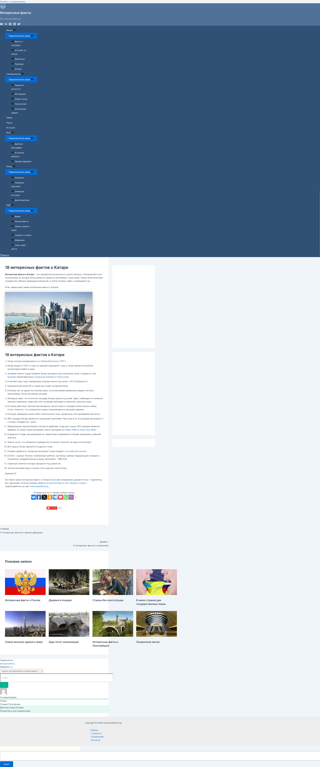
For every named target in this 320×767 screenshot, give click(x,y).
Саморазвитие (13, 74)
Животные (19, 59)
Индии (68, 429)
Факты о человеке (17, 43)
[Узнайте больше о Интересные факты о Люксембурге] (112, 636)
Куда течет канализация (64, 641)
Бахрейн (12, 377)
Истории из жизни (18, 52)
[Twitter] (19, 24)
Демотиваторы (21, 200)
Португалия (63, 377)
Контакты (95, 740)
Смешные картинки (17, 184)
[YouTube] (1, 24)
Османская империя (44, 377)
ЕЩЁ (8, 205)
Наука (9, 122)
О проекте (96, 733)
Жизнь (9, 30)
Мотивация (20, 94)
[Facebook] (14, 24)
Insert (6, 764)
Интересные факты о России (22, 600)
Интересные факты (15, 13)
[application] (14, 30)
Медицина (19, 240)
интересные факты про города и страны (66, 483)
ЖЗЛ (8, 132)
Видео (17, 216)
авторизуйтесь (7, 663)
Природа (18, 64)
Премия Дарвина (22, 161)
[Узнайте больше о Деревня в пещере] (69, 594)
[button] (4, 255)
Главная (94, 730)
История (10, 127)
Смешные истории (17, 193)
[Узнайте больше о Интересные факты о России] (25, 594)
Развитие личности (17, 87)
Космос (18, 69)
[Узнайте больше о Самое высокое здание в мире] (25, 636)
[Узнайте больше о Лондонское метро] (156, 636)
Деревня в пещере (60, 600)
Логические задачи (18, 111)
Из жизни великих (17, 154)
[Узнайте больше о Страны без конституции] (112, 594)
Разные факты (21, 221)
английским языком (76, 451)
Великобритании (49, 361)
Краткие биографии (17, 146)
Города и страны (22, 235)
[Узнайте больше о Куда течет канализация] (69, 636)
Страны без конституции (107, 600)
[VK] (5, 24)
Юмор (9, 166)
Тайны (9, 117)
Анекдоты (19, 177)
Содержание (97, 736)
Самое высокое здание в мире (24, 641)
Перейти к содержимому (12, 1)
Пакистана (85, 429)
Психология (20, 104)
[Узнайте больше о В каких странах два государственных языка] (156, 594)
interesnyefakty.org (39, 486)
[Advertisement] (133, 306)
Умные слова (20, 99)
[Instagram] (10, 24)
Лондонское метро (148, 641)
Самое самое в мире (20, 228)
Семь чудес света (18, 247)
